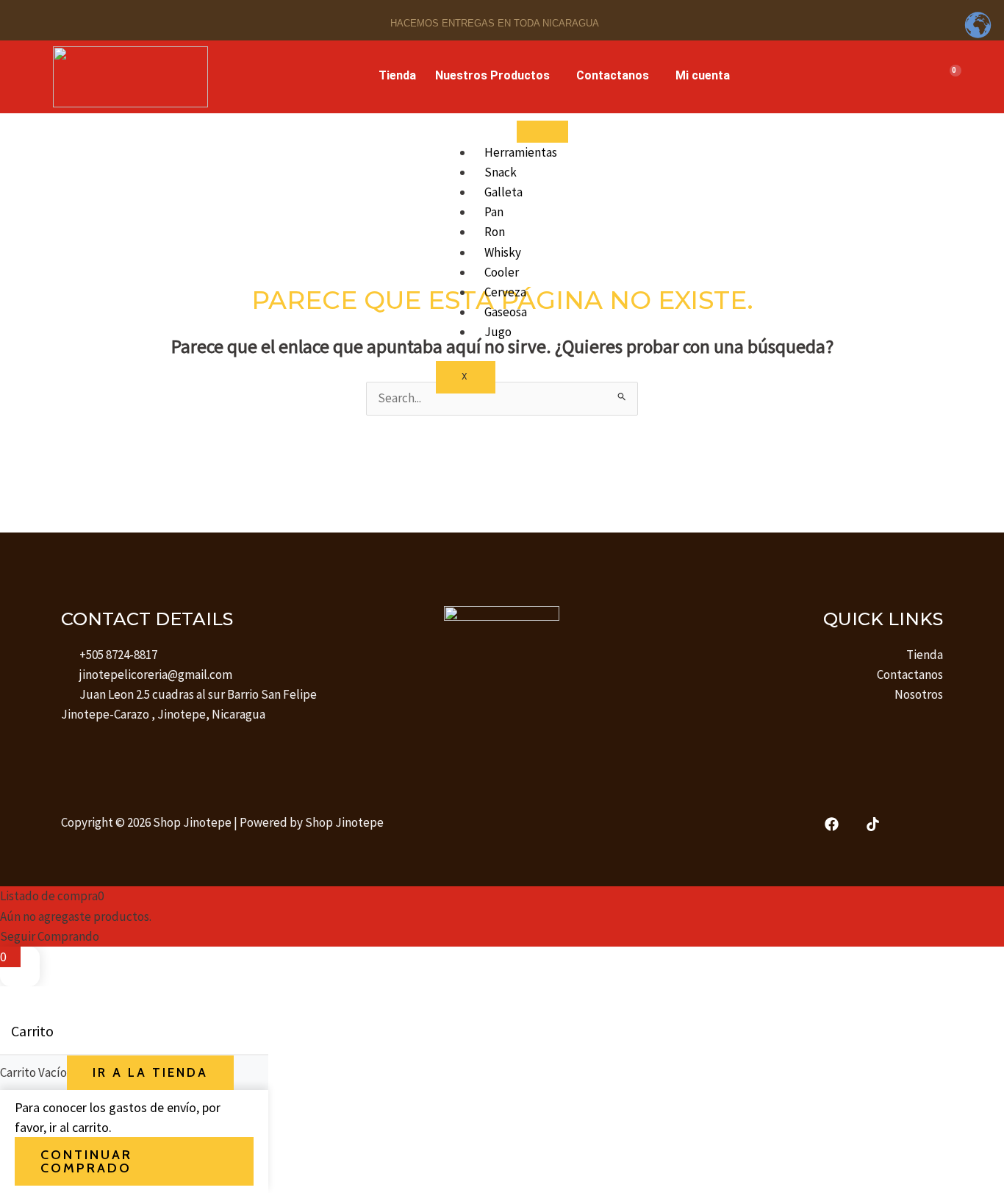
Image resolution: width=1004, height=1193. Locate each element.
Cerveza (505, 292)
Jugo (498, 332)
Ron (494, 232)
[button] (496, 76)
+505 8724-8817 (118, 655)
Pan (493, 212)
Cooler (501, 272)
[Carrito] (950, 77)
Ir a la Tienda (150, 1072)
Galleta (503, 192)
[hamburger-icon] (542, 132)
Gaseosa (505, 312)
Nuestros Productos (492, 75)
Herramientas (520, 152)
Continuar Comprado (86, 1161)
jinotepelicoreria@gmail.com (155, 674)
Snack (500, 172)
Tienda (397, 75)
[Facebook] (832, 824)
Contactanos (612, 75)
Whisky (502, 252)
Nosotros (918, 694)
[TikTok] (873, 824)
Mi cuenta (702, 75)
